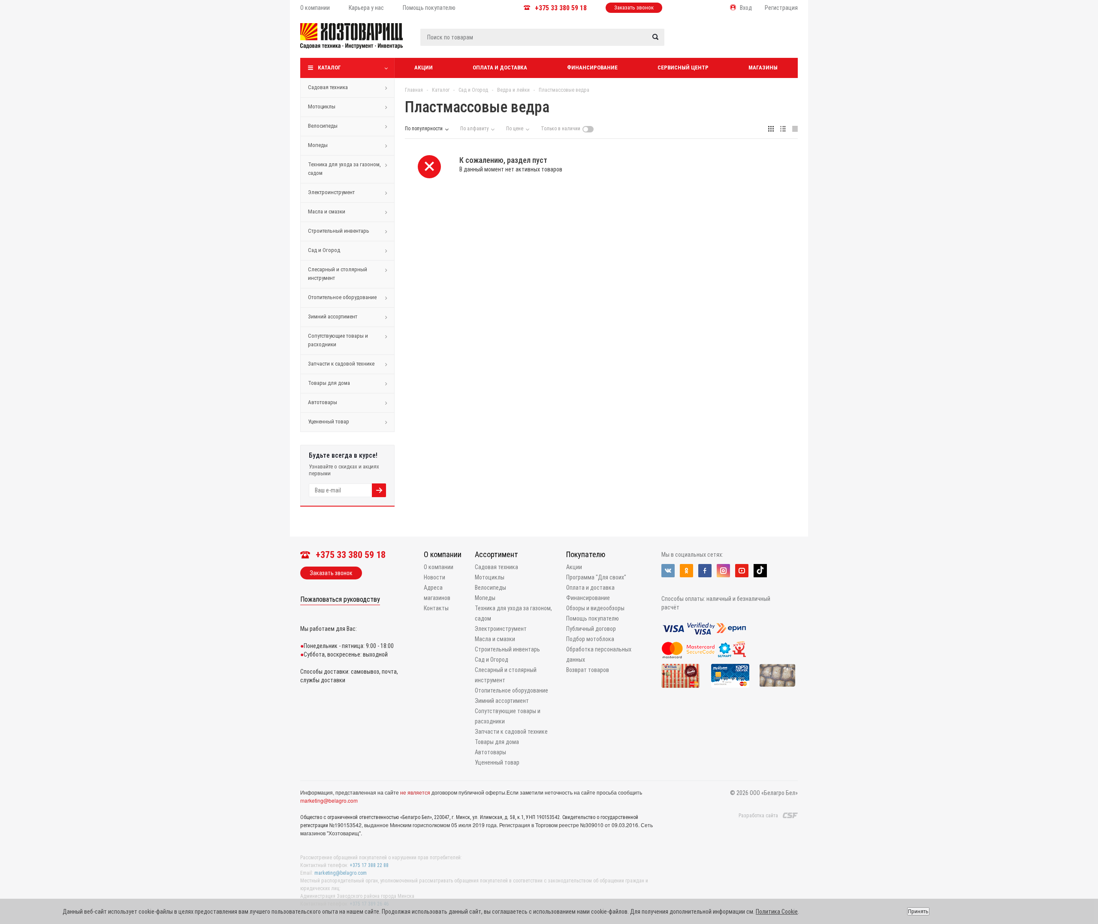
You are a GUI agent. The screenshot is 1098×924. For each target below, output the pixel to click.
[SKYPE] (760, 570)
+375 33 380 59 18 (561, 8)
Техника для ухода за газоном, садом (344, 168)
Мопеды (318, 145)
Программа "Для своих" (596, 577)
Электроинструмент (331, 192)
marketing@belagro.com (329, 800)
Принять (918, 911)
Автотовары (322, 402)
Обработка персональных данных (598, 654)
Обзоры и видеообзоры (595, 608)
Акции (423, 67)
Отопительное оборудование (342, 297)
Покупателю (585, 554)
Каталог (329, 67)
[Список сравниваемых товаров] (706, 42)
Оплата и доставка (500, 67)
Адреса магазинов (437, 592)
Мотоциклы (321, 106)
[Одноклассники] (686, 570)
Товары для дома (329, 383)
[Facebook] (705, 570)
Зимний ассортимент (332, 316)
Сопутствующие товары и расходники (338, 340)
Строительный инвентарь (338, 231)
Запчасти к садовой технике (341, 363)
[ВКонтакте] (668, 570)
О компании (443, 554)
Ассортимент (496, 554)
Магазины (763, 67)
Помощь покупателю (592, 618)
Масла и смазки (326, 211)
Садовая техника (328, 87)
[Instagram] (723, 570)
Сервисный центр (683, 67)
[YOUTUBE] (741, 570)
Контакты (436, 608)
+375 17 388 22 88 (369, 865)
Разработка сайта (758, 816)
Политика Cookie (777, 911)
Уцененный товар (328, 421)
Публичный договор (591, 628)
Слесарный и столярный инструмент (337, 273)
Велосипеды (323, 126)
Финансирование (592, 67)
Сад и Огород (324, 250)
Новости (434, 577)
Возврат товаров (587, 669)
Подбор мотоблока (590, 639)
